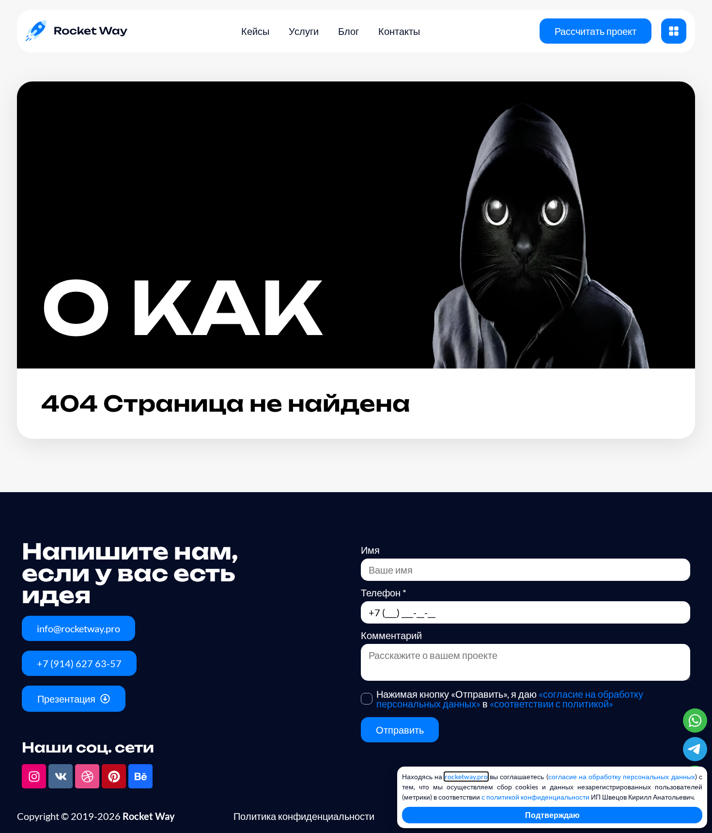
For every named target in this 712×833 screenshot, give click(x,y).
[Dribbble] (87, 776)
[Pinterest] (114, 776)
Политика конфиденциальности (303, 816)
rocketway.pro (466, 776)
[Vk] (60, 776)
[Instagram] (34, 776)
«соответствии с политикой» (551, 703)
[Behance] (140, 776)
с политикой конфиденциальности (535, 797)
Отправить (400, 730)
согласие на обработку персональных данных (621, 776)
